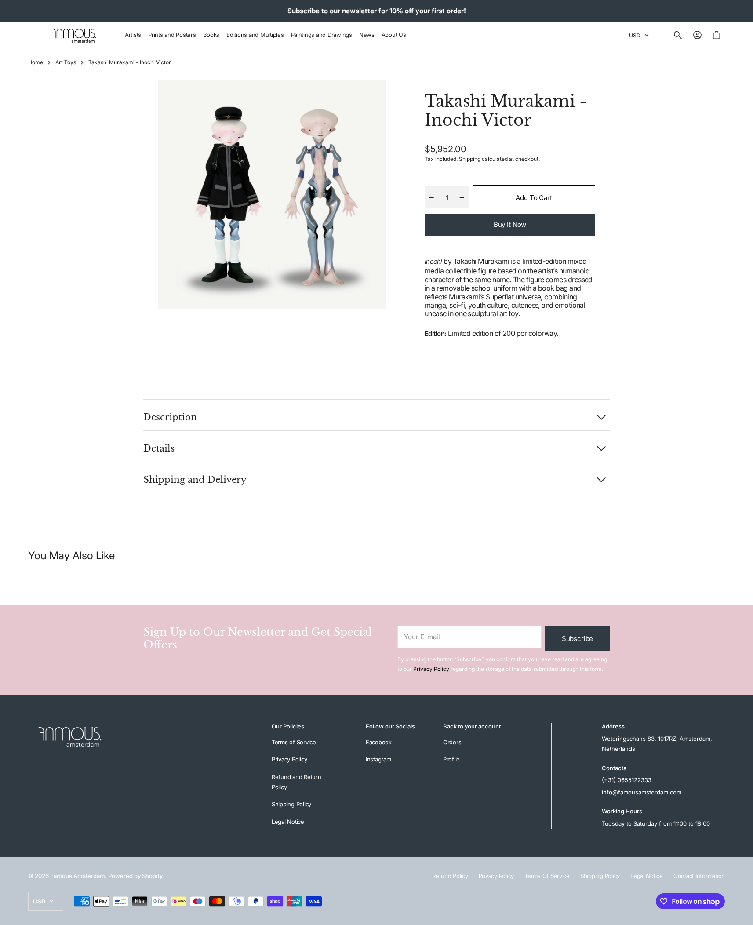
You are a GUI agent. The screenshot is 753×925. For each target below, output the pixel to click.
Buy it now (510, 224)
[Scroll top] (742, 914)
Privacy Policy (431, 669)
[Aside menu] (37, 35)
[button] (678, 35)
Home (35, 62)
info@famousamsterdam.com (641, 792)
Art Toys (65, 62)
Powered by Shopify (135, 875)
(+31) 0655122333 (626, 779)
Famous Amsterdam (77, 875)
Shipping (469, 159)
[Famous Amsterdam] (73, 35)
